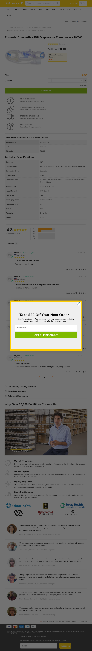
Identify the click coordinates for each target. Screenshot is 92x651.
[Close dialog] (78, 303)
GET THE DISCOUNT (46, 335)
